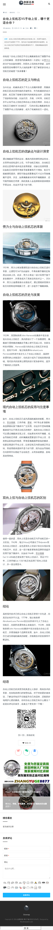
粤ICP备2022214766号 (31, 919)
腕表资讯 (8, 28)
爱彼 (30, 422)
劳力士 (47, 60)
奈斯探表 (20, 919)
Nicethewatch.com (26, 922)
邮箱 (6, 855)
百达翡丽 (11, 422)
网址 (6, 862)
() (28, 743)
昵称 (6, 848)
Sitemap (26, 914)
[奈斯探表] (26, 4)
